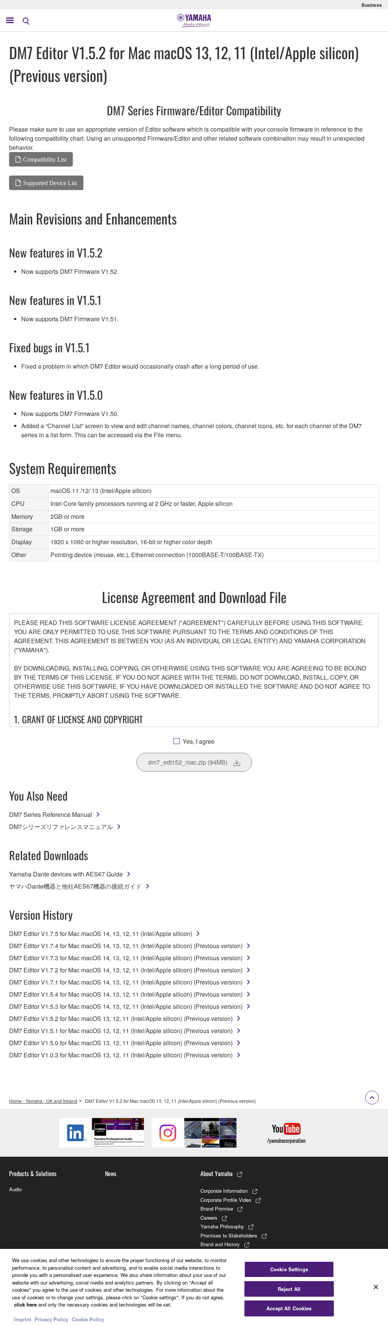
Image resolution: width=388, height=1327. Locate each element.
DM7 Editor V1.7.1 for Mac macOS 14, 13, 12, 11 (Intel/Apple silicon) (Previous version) (125, 982)
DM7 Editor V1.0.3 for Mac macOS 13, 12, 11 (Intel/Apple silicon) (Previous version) (121, 1055)
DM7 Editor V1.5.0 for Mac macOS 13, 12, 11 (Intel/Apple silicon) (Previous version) (121, 1042)
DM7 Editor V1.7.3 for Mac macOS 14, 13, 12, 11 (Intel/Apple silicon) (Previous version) (125, 957)
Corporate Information (224, 1190)
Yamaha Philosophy (222, 1226)
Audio (15, 1189)
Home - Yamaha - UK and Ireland (43, 1101)
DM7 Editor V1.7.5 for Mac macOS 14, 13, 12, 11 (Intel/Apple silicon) (100, 933)
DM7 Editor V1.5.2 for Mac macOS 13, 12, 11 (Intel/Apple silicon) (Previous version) (121, 1018)
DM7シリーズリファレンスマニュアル (61, 826)
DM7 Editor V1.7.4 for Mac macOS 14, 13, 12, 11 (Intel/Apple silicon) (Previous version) (125, 945)
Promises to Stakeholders (228, 1235)
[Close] (376, 1287)
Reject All (289, 1288)
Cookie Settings (289, 1269)
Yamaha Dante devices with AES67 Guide (66, 874)
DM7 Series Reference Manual (50, 814)
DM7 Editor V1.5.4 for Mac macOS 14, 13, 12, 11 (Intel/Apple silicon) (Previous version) (125, 994)
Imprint (22, 1319)
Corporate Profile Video (225, 1199)
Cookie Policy (88, 1319)
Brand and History (220, 1244)
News (110, 1173)
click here (25, 1304)
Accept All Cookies (288, 1308)
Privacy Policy (51, 1319)
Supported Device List (50, 183)
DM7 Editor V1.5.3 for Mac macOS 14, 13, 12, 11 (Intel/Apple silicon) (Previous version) (125, 1006)
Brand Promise (216, 1208)
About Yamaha (216, 1173)
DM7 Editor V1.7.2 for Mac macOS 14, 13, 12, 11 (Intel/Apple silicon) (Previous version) (125, 970)
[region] (194, 1288)
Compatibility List (44, 159)
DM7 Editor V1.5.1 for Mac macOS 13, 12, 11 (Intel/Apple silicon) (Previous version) (121, 1030)
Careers (208, 1217)
